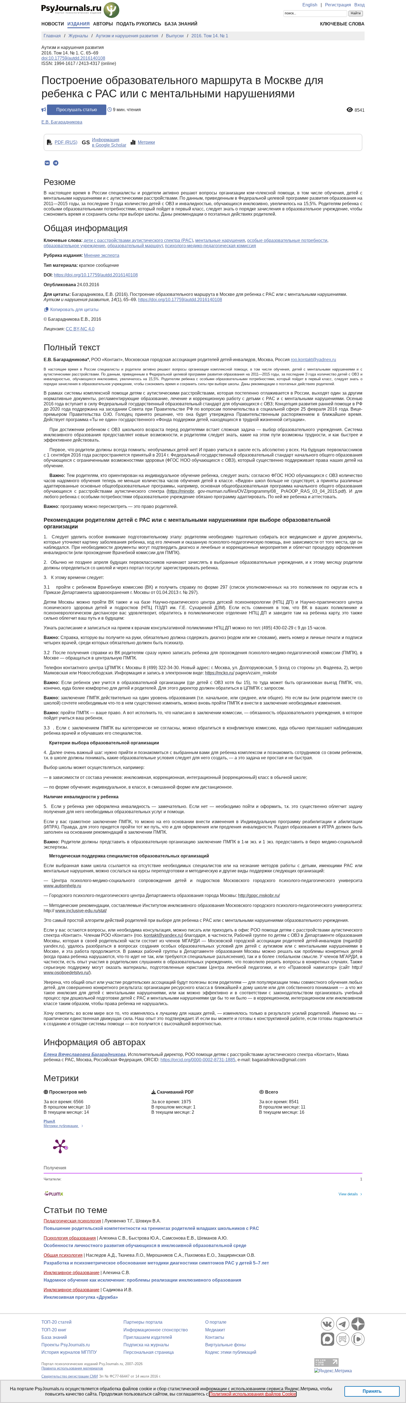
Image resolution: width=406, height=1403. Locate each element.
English (309, 4)
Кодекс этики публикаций (230, 1352)
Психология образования (70, 1238)
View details (348, 1194)
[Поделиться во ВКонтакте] (47, 163)
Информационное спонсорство (155, 1330)
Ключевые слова (342, 24)
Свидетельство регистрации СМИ (69, 1376)
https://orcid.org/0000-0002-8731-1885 (197, 1059)
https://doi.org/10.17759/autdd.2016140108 (96, 275)
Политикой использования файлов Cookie (252, 1394)
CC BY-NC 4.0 (80, 329)
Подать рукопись (138, 24)
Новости (52, 24)
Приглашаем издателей (147, 1337)
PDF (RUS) (66, 142)
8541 (360, 110)
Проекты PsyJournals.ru (65, 1344)
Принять (372, 1391)
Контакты (214, 1337)
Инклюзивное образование (71, 1272)
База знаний (181, 24)
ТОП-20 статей (56, 1322)
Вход (359, 4)
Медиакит (215, 1330)
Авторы (103, 24)
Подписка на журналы (146, 1344)
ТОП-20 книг (54, 1330)
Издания (78, 24)
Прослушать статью (76, 109)
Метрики (146, 142)
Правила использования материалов (72, 1368)
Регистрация (338, 4)
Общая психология (63, 1255)
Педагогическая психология (72, 1221)
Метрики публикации (61, 1126)
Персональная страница (148, 1352)
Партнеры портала (142, 1322)
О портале (215, 1322)
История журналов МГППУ (69, 1352)
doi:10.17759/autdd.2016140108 (73, 58)
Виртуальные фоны (225, 1344)
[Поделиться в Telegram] (55, 163)
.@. (313, 359)
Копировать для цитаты (74, 309)
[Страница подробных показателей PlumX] (60, 1145)
